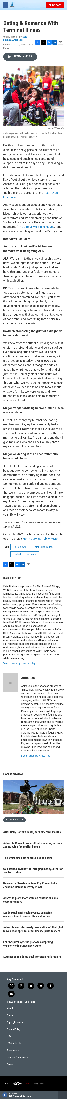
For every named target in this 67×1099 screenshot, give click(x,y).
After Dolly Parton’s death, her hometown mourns (32, 832)
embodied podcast (44, 547)
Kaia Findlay (12, 578)
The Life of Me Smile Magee (36, 226)
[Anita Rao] (10, 682)
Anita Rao (17, 39)
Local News (20, 547)
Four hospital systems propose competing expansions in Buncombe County (28, 943)
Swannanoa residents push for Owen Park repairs (32, 956)
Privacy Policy (13, 1029)
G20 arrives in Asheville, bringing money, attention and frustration (33, 870)
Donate (56, 4)
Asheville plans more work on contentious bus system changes (30, 899)
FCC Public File (14, 1043)
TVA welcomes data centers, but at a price (28, 857)
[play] (5, 1095)
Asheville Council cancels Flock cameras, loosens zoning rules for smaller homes (32, 844)
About (10, 1008)
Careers (11, 1064)
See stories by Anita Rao (36, 755)
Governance (13, 1050)
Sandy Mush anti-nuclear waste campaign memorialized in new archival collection (27, 914)
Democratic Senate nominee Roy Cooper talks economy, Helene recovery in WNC (30, 885)
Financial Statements (17, 1057)
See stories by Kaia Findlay (19, 663)
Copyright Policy (15, 1022)
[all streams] (62, 1095)
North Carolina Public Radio (40, 538)
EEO (9, 1036)
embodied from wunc (25, 554)
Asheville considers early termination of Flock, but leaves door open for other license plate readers (33, 929)
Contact (11, 1015)
